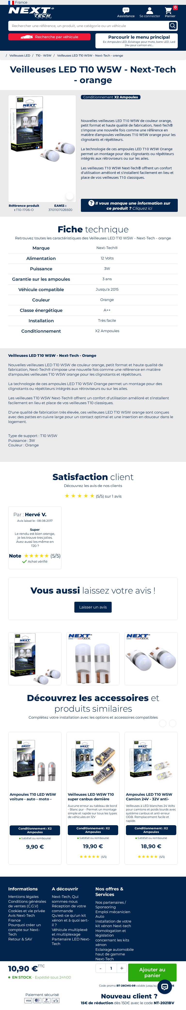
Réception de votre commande (69, 908)
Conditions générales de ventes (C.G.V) (27, 904)
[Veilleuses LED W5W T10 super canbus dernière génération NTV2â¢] (93, 761)
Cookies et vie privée (26, 911)
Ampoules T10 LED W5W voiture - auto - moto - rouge (33, 799)
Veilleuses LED (19, 55)
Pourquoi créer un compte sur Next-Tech (24, 930)
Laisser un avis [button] (93, 607)
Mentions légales (23, 896)
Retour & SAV (20, 939)
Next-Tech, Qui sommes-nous (65, 899)
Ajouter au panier (152, 972)
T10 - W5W (44, 55)
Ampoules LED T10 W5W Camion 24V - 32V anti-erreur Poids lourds (149, 799)
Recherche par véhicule (56, 37)
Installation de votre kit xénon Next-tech (113, 923)
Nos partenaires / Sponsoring (110, 905)
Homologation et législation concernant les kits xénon (112, 937)
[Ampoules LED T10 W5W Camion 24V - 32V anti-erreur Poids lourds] (151, 761)
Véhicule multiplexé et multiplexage (69, 932)
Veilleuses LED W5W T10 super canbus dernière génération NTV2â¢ (91, 799)
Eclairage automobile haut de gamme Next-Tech (114, 954)
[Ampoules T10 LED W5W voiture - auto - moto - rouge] (35, 761)
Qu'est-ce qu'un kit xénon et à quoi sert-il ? (70, 920)
